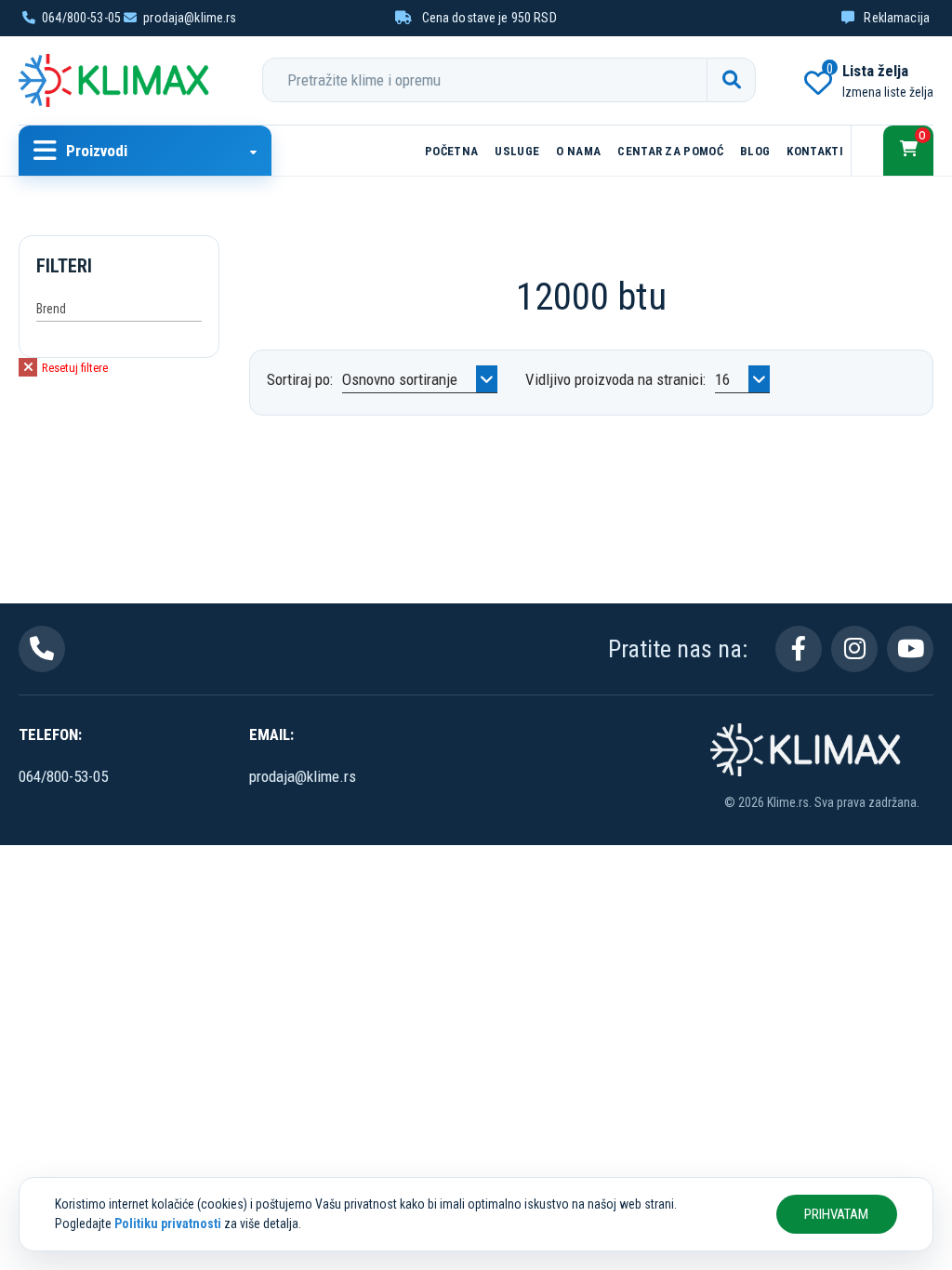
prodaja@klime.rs (189, 17)
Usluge (517, 151)
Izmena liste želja (887, 92)
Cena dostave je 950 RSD (487, 17)
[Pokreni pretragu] (731, 80)
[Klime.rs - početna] (116, 80)
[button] (145, 151)
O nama (578, 151)
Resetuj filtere (73, 368)
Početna (451, 151)
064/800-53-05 (81, 17)
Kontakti (815, 151)
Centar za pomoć (670, 151)
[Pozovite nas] (42, 649)
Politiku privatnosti (167, 1223)
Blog (755, 151)
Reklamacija (895, 17)
